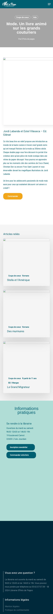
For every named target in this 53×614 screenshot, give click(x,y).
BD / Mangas (13, 383)
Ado (35, 17)
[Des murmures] (26, 313)
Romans (25, 276)
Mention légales (12, 606)
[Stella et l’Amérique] (26, 262)
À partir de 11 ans (29, 378)
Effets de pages (28, 39)
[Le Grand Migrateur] (26, 367)
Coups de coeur (22, 17)
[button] (49, 4)
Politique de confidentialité (17, 610)
